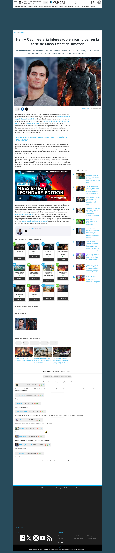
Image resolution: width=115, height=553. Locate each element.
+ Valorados (55, 371)
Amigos (63, 371)
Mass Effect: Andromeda (24, 214)
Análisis (30, 6)
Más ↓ (45, 2)
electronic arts (34, 343)
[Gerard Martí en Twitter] (26, 231)
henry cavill (44, 343)
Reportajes (47, 6)
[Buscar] (94, 2)
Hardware (77, 6)
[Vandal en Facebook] (22, 537)
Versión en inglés (57, 547)
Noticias (23, 6)
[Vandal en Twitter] (29, 537)
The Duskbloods (37, 1)
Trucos (61, 6)
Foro (65, 6)
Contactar (60, 538)
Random (70, 6)
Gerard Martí (85, 108)
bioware (25, 343)
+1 (42, 395)
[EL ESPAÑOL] (99, 2)
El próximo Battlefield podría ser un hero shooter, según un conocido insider (42, 360)
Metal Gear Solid (28, 1)
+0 (43, 385)
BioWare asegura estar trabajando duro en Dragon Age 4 (24, 360)
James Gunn (27, 3)
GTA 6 (32, 3)
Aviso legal (90, 536)
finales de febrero (33, 123)
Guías (35, 6)
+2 (41, 428)
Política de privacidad (78, 538)
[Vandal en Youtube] (43, 537)
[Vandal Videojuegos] (57, 2)
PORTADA (17, 6)
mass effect (53, 343)
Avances (55, 6)
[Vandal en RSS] (49, 537)
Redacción (61, 536)
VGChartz (60, 542)
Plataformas (85, 6)
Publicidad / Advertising (78, 536)
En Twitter (69, 371)
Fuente (20, 309)
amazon (18, 343)
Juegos (41, 6)
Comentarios (46, 371)
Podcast (92, 6)
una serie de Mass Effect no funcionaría (35, 221)
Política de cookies (91, 538)
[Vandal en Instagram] (36, 537)
